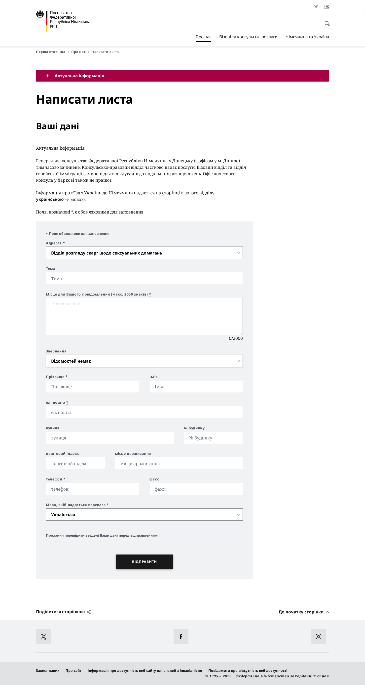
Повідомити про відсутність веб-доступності (247, 670)
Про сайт (73, 670)
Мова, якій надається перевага (77, 505)
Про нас (203, 38)
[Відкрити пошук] (325, 21)
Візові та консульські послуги (248, 37)
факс (154, 479)
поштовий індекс (62, 453)
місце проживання (133, 453)
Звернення (56, 351)
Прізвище (57, 377)
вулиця (52, 428)
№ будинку (194, 428)
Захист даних (47, 670)
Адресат (55, 243)
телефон (56, 479)
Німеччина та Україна (307, 37)
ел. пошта (57, 402)
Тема (50, 268)
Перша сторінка (50, 51)
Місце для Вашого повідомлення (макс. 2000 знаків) (98, 294)
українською (50, 199)
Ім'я (153, 377)
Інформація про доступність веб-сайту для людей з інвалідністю (145, 670)
